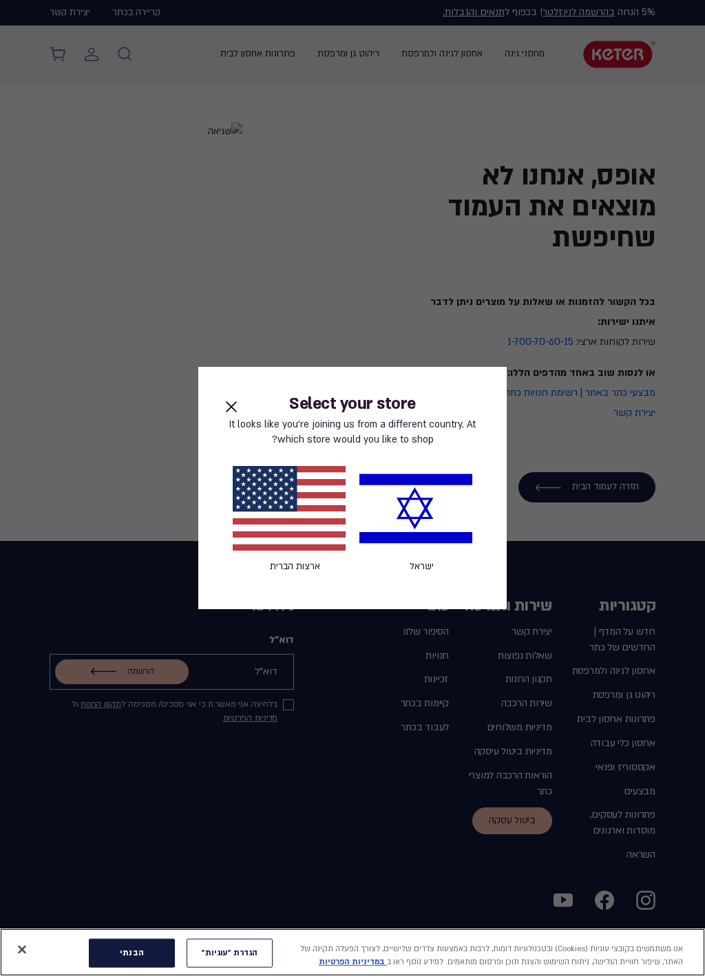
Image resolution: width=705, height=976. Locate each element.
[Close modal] (231, 406)
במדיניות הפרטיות (353, 962)
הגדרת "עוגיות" (230, 953)
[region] (352, 952)
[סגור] (22, 950)
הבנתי (132, 953)
